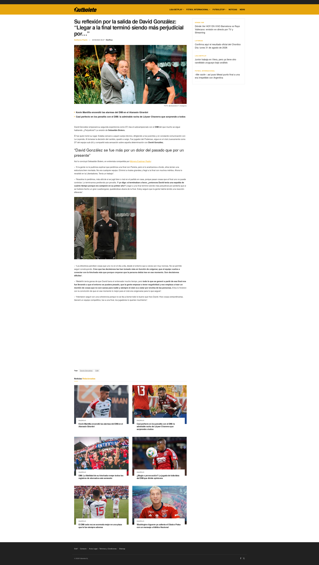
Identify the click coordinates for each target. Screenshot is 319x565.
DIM (97, 370)
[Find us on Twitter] (244, 558)
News (242, 9)
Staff (76, 548)
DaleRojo (109, 40)
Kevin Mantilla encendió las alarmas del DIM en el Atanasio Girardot (112, 112)
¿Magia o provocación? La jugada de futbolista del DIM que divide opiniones (158, 477)
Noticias (233, 9)
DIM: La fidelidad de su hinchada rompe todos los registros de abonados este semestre (101, 477)
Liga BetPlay (200, 56)
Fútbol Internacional (197, 9)
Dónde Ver (199, 22)
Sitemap (122, 548)
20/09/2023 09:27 (98, 40)
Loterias (199, 41)
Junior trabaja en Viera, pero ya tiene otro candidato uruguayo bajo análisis (215, 61)
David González (86, 370)
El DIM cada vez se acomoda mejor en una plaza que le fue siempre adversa (100, 526)
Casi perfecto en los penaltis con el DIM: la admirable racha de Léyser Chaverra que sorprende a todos (130, 116)
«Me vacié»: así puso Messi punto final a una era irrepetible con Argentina (217, 76)
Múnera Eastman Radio (140, 161)
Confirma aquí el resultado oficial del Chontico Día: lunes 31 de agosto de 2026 (218, 46)
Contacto (83, 548)
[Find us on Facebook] (240, 558)
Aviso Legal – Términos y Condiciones (103, 548)
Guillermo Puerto (80, 40)
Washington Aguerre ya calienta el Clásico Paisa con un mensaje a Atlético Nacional (159, 526)
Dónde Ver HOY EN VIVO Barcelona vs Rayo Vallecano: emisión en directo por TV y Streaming (217, 29)
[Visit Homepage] (85, 9)
